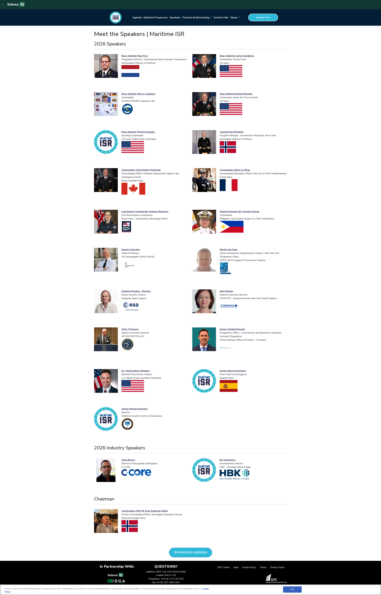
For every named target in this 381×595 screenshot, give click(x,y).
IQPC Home (223, 567)
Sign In (374, 4)
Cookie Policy (249, 567)
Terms (263, 567)
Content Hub (221, 17)
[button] (190, 552)
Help (236, 567)
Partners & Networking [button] (196, 17)
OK (292, 589)
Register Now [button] (263, 17)
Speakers (175, 17)
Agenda (137, 17)
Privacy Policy (277, 567)
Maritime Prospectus (155, 17)
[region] (190, 589)
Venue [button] (234, 17)
